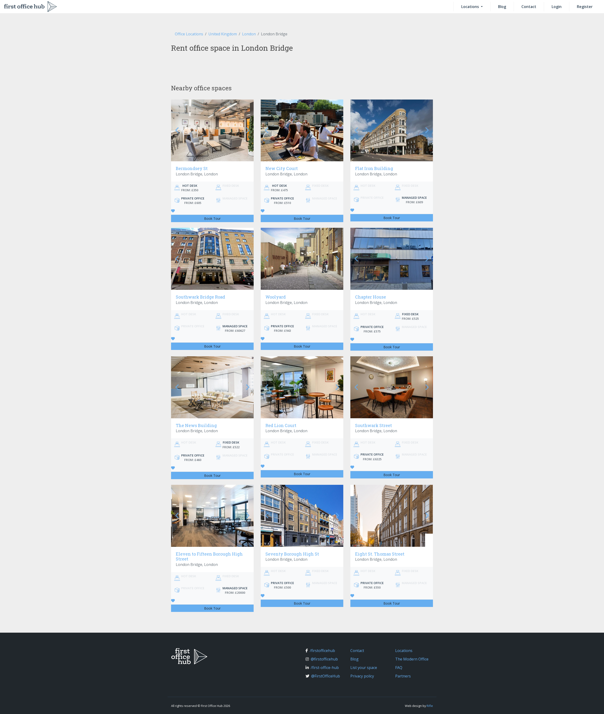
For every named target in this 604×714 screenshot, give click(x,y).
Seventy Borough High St (292, 554)
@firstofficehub (324, 659)
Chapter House (370, 297)
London (249, 34)
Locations (470, 6)
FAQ (398, 667)
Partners (403, 676)
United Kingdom (222, 34)
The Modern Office (411, 659)
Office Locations (189, 34)
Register (585, 6)
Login (557, 6)
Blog (502, 6)
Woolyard (275, 297)
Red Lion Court (280, 425)
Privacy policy (362, 676)
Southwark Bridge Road (200, 297)
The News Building (196, 425)
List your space (363, 667)
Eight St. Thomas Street (379, 554)
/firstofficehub (322, 650)
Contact (528, 6)
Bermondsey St (192, 168)
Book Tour (212, 218)
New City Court (281, 168)
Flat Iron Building (374, 168)
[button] (177, 131)
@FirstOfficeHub (325, 676)
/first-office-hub (325, 667)
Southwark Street (373, 425)
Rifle (430, 706)
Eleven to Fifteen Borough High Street (209, 556)
